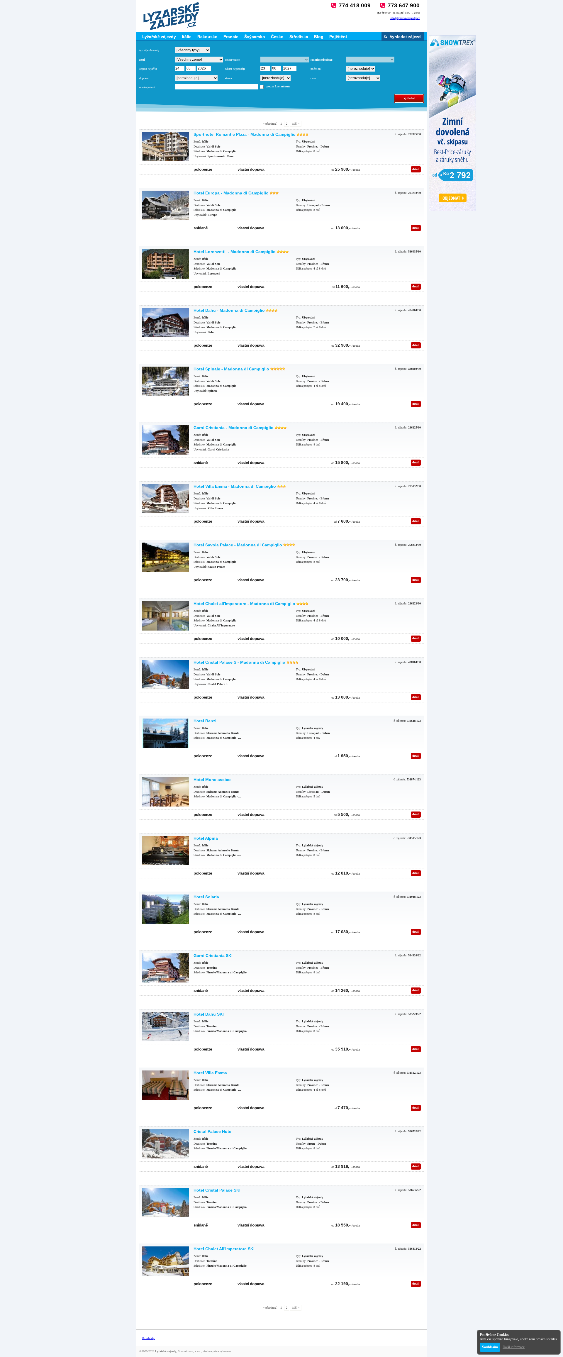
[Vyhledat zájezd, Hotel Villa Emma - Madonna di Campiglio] (165, 498)
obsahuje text (147, 87)
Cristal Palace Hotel (213, 1131)
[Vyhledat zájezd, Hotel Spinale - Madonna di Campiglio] (165, 381)
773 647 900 (404, 5)
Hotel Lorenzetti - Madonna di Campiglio (235, 251)
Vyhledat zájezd (405, 36)
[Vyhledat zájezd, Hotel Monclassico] (165, 792)
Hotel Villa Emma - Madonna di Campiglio (235, 486)
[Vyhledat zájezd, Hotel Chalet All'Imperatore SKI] (165, 1261)
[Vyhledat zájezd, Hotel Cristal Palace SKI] (165, 1202)
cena (313, 78)
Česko (277, 36)
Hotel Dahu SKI (209, 1014)
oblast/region (232, 59)
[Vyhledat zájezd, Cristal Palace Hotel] (165, 1143)
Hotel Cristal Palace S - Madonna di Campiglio (239, 662)
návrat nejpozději (235, 68)
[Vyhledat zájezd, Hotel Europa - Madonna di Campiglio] (165, 205)
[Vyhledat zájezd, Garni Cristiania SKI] (165, 967)
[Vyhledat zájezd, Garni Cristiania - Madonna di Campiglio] (165, 440)
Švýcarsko (254, 36)
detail (415, 169)
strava (228, 78)
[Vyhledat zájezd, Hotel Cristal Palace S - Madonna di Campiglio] (165, 674)
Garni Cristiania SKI (213, 955)
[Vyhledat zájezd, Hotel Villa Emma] (165, 1085)
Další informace (514, 1347)
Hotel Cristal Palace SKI (217, 1190)
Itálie (186, 36)
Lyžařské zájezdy (159, 36)
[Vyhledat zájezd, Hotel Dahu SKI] (165, 1026)
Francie (230, 36)
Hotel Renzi (205, 721)
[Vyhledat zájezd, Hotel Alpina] (165, 850)
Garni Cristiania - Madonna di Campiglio (234, 427)
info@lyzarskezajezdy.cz (405, 18)
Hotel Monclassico (212, 779)
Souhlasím (490, 1347)
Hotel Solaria (206, 896)
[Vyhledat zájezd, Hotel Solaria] (165, 909)
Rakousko (207, 36)
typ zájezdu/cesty (149, 50)
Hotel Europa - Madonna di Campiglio (231, 193)
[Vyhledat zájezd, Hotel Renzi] (165, 733)
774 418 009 (355, 5)
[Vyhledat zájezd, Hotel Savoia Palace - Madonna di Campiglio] (165, 557)
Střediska (298, 36)
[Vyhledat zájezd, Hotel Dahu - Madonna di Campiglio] (165, 322)
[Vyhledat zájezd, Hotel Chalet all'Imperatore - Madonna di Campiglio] (165, 616)
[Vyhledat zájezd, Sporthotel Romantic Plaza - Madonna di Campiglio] (165, 146)
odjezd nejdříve (148, 68)
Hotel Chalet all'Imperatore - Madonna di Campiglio (244, 603)
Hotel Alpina (206, 838)
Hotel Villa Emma (210, 1072)
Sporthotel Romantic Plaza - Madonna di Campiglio (245, 134)
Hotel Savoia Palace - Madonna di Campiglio (238, 545)
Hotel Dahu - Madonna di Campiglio (229, 310)
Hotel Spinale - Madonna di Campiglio (231, 369)
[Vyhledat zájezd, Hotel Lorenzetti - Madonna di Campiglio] (165, 264)
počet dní (316, 68)
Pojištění (338, 36)
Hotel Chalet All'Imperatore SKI (224, 1248)
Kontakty (148, 1338)
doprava (143, 78)
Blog (318, 36)
